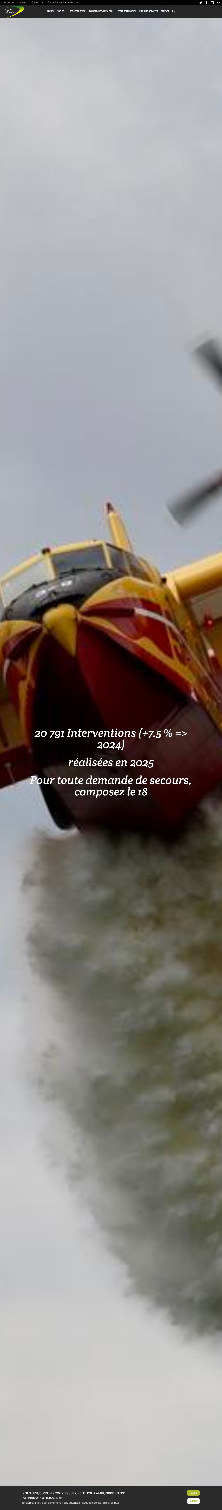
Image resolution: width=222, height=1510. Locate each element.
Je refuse (193, 1501)
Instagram (212, 2)
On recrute (37, 2)
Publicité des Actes (148, 11)
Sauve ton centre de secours (63, 2)
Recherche (173, 11)
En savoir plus (111, 1502)
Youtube (218, 2)
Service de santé (77, 11)
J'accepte (193, 1493)
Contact (165, 11)
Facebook (206, 2)
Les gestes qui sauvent (14, 2)
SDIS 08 (60, 11)
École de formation (127, 11)
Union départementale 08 (100, 11)
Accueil (50, 11)
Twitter (201, 2)
